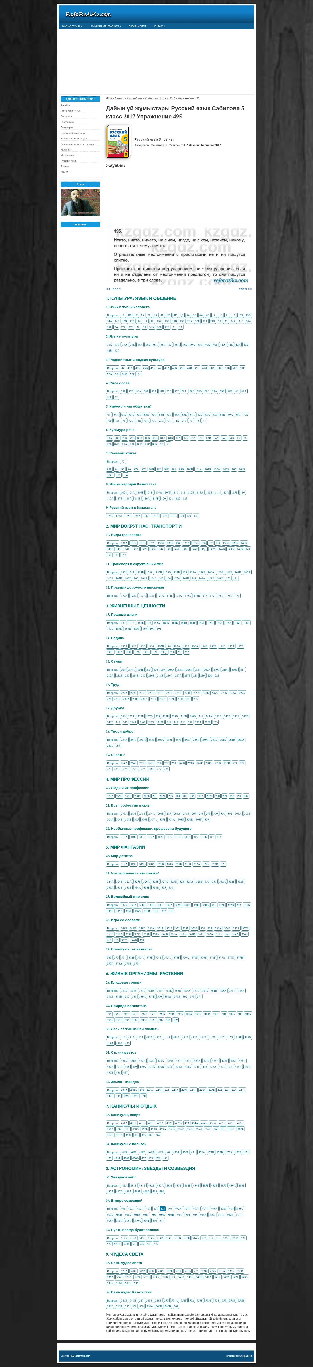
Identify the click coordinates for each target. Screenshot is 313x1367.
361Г (201, 934)
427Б (119, 1066)
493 (148, 1208)
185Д (228, 623)
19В (174, 321)
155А (149, 572)
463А (119, 1135)
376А (185, 957)
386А (241, 990)
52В (124, 374)
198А (119, 652)
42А (238, 344)
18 (152, 321)
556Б (232, 1300)
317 (211, 837)
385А (223, 990)
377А (222, 957)
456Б (119, 1129)
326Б (156, 881)
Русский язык (68, 160)
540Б (190, 1277)
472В (220, 1152)
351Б (169, 928)
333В (128, 887)
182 (148, 623)
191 (159, 628)
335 (164, 887)
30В (166, 327)
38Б (184, 344)
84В (231, 438)
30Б (159, 327)
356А (218, 928)
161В (238, 572)
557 (127, 1306)
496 (170, 1208)
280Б (147, 796)
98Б (151, 469)
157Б (177, 572)
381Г (160, 990)
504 (188, 1214)
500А (239, 1208)
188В (128, 628)
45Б (137, 368)
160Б (220, 572)
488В (146, 1191)
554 (217, 1300)
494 (155, 1208)
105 (118, 475)
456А (110, 1129)
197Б (240, 646)
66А (177, 414)
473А (229, 1152)
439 (142, 1090)
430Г (170, 1066)
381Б (142, 990)
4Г (175, 315)
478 (151, 1158)
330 (207, 881)
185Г (219, 623)
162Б (110, 578)
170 (228, 578)
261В (232, 739)
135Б (195, 543)
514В (160, 1238)
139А (226, 543)
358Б (129, 934)
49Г (197, 368)
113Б (209, 492)
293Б (133, 813)
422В (151, 1060)
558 (134, 1306)
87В (116, 444)
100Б (190, 469)
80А (139, 438)
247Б (161, 722)
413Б (158, 1037)
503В (171, 1214)
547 (141, 1300)
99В (181, 469)
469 (168, 1152)
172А (124, 595)
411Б (131, 1037)
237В (149, 716)
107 (123, 492)
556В (241, 1300)
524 (134, 1244)
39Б (200, 344)
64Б (123, 414)
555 (224, 1300)
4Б (162, 315)
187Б (110, 628)
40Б (215, 344)
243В (245, 716)
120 (163, 498)
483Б (169, 1185)
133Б (170, 543)
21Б (212, 321)
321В (188, 864)
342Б (222, 905)
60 (236, 391)
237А (131, 716)
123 (185, 498)
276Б (151, 769)
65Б (139, 414)
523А (117, 1244)
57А (153, 391)
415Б (194, 1037)
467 (158, 1135)
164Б (153, 578)
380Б (124, 990)
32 (180, 327)
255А (142, 739)
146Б (177, 549)
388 (134, 996)
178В (229, 595)
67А (192, 414)
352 (177, 928)
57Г (176, 391)
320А (151, 864)
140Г (119, 549)
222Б (133, 693)
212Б (119, 675)
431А (179, 1066)
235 (195, 699)
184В (184, 623)
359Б (147, 934)
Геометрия (67, 127)
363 (227, 934)
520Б (226, 1238)
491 (123, 1208)
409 (175, 1020)
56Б (146, 391)
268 (174, 763)
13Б (240, 315)
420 (127, 1043)
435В (110, 1072)
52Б (117, 374)
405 (127, 1020)
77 (204, 420)
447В (110, 1096)
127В (173, 516)
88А (124, 444)
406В (144, 1020)
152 (123, 555)
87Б (109, 444)
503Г (180, 1214)
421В (133, 1060)
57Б (161, 391)
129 (189, 516)
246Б (142, 722)
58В (199, 391)
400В (207, 1014)
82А (178, 438)
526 (149, 1244)
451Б (133, 1123)
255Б (152, 739)
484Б (188, 1185)
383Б (196, 990)
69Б (238, 414)
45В (145, 368)
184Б (175, 623)
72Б (131, 420)
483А (160, 1185)
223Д (169, 693)
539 (173, 1277)
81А (162, 438)
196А (195, 646)
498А (214, 1208)
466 (151, 1135)
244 (118, 722)
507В (230, 1214)
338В (151, 905)
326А (146, 881)
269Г (200, 763)
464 (136, 1135)
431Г (197, 1066)
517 (204, 1238)
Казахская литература (74, 138)
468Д (151, 1152)
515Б (178, 1238)
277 (159, 769)
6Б (207, 315)
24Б (241, 321)
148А (231, 549)
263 (118, 745)
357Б (245, 928)
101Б (208, 469)
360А (156, 934)
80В (155, 438)
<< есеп (113, 289)
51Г (242, 368)
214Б (135, 675)
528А (124, 1271)
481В (142, 1185)
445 (227, 1090)
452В (178, 1123)
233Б (180, 699)
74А (176, 420)
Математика (68, 155)
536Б (119, 1277)
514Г (169, 1238)
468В (133, 1152)
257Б (178, 739)
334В (156, 887)
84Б (224, 438)
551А (174, 1300)
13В (248, 315)
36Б (163, 344)
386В (119, 996)
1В (129, 315)
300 (215, 813)
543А (244, 1277)
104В (110, 475)
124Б (110, 516)
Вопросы (112, 315)
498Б (223, 1208)
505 (195, 1214)
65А (131, 414)
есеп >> (245, 289)
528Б (133, 1271)
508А (110, 1220)
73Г (169, 420)
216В (160, 675)
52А (109, 374)
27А (123, 327)
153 (123, 572)
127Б (164, 516)
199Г (155, 652)
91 (168, 444)
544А (119, 1283)
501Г (146, 1214)
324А (110, 881)
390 (159, 996)
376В (204, 957)
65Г (154, 414)
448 (118, 1096)
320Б (161, 864)
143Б (153, 549)
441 (167, 1090)
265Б (142, 763)
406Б (135, 1020)
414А (167, 1037)
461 (223, 1129)
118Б (138, 498)
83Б (201, 438)
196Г (222, 646)
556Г (110, 1306)
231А (144, 699)
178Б (220, 595)
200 (172, 652)
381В (151, 990)
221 (217, 675)
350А (151, 928)
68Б (215, 414)
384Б (205, 990)
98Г (166, 469)
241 (201, 716)
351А (160, 928)
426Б (233, 1060)
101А (198, 469)
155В (167, 572)
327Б (174, 881)
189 (145, 628)
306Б (144, 819)
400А (189, 1014)
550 (166, 1300)
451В (142, 1123)
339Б (178, 905)
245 (125, 722)
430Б (152, 1066)
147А (212, 549)
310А (124, 837)
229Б (117, 699)
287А (200, 796)
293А (124, 813)
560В (168, 1306)
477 (143, 1158)
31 (174, 327)
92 (123, 461)
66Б (184, 414)
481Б (133, 1185)
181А (131, 623)
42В (109, 350)
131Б (133, 543)
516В (195, 1238)
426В (242, 1060)
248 (168, 722)
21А (205, 321)
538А (156, 1277)
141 (127, 549)
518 (211, 1238)
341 (213, 905)
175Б (188, 595)
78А (109, 438)
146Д (203, 549)
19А (159, 321)
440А (150, 1090)
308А (171, 819)
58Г (207, 391)
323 (223, 864)
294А (151, 813)
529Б (152, 1271)
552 (191, 1300)
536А (110, 1277)
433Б (222, 1066)
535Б (231, 1271)
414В (185, 1037)
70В (116, 420)
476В (135, 1158)
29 (144, 327)
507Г (239, 1214)
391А (168, 996)
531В (187, 1271)
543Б (110, 1283)
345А (119, 911)
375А (167, 957)
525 (141, 1244)
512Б (124, 1238)
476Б (127, 1158)
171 (235, 578)
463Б (129, 1135)
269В (190, 763)
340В (205, 905)
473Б (238, 1152)
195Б (186, 646)
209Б (216, 669)
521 (243, 1238)
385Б (232, 990)
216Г (169, 675)
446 (234, 1090)
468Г (142, 1152)
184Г (193, 623)
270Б (218, 763)
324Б (119, 881)
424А (197, 1060)
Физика (65, 166)
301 (223, 813)
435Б (247, 1066)
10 (220, 315)
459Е (208, 1129)
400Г (216, 1014)
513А (133, 1238)
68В (222, 414)
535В (240, 1271)
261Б (223, 739)
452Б (169, 1123)
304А (110, 819)
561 (176, 1306)
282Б (163, 796)
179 (237, 595)
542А (226, 1277)
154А (131, 572)
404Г (119, 1020)
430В (161, 1066)
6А (201, 315)
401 (224, 1014)
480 (165, 1158)
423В (170, 1060)
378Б (128, 963)
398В (171, 1014)
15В (132, 321)
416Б (203, 1037)
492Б (131, 1208)
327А (164, 881)
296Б (186, 813)
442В (193, 1090)
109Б (168, 492)
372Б (132, 957)
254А (124, 739)
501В (137, 1214)
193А (151, 646)
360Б (165, 934)
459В (181, 1129)
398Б (162, 1014)
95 (122, 469)
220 (210, 675)
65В (146, 414)
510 (155, 1220)
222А (124, 693)
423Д (188, 1060)
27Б (131, 327)
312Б (160, 837)
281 (155, 796)
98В (158, 469)
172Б (133, 595)
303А (238, 813)
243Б (236, 716)
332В (240, 881)
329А (190, 881)
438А (124, 1090)
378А (119, 963)
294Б (161, 813)
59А (214, 391)
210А (225, 669)
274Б (117, 769)
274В (126, 769)
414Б (176, 1037)
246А (133, 722)
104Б (242, 469)
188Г (137, 628)
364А (235, 934)
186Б (237, 623)
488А (128, 1191)
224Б (188, 693)
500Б (110, 1214)
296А (177, 813)
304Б (119, 819)
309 (207, 819)
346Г (156, 911)
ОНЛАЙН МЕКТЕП (137, 26)
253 (215, 722)
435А (238, 1066)
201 (180, 652)
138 (218, 543)
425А (215, 1060)
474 (246, 1152)
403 (240, 1014)
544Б (128, 1283)
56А (138, 391)
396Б (117, 1014)
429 (134, 1066)
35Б (147, 344)
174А (160, 595)
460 (216, 1129)
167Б (186, 578)
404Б (248, 1014)
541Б (217, 1277)
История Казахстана (73, 132)
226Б (224, 693)
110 (176, 492)
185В (210, 623)
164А (144, 578)
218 (195, 675)
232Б (172, 699)
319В (142, 864)
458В (154, 1129)
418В (248, 1037)
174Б (170, 595)
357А (236, 928)
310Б (133, 837)
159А (193, 572)
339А (169, 905)
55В (130, 391)
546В (133, 1300)
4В (168, 315)
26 (116, 327)
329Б (199, 881)
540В (199, 1277)
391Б (177, 996)
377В (240, 957)
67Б (199, 414)
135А (186, 543)
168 (194, 578)
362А (210, 934)
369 (109, 957)
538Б (165, 1277)
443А (202, 1090)
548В (158, 1300)
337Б (124, 905)
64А (116, 414)
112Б (191, 492)
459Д (199, 1129)
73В (161, 420)
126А (137, 516)
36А (155, 344)
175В (197, 595)
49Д (204, 368)
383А (187, 990)
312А (151, 837)
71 (123, 420)
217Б (187, 675)
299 (208, 813)
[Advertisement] (156, 59)
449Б (126, 1096)
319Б (133, 864)
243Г (110, 722)
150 (109, 555)
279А (110, 796)
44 (123, 368)
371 (123, 957)
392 (185, 996)
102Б (226, 469)
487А (110, 1191)
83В (208, 438)
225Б (206, 693)
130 (196, 516)
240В (192, 716)
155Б (159, 572)
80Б (147, 438)
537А (128, 1277)
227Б (242, 693)
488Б (138, 1191)
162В (119, 578)
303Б (247, 813)
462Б (241, 1129)
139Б (235, 543)
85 (238, 438)
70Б (109, 420)
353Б (186, 928)
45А (130, 368)
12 (233, 315)
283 (170, 796)
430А (142, 1066)
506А (203, 1214)
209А (207, 669)
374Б (158, 957)
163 (136, 578)
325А (128, 881)
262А (241, 739)
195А (177, 646)
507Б (221, 1214)
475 (109, 1158)
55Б (123, 391)
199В (146, 652)
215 (143, 675)
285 (185, 796)
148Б (240, 549)
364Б (244, 934)
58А (184, 391)
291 (239, 796)
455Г (240, 1123)
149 (248, 549)
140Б (244, 543)
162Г (128, 578)
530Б (170, 1271)
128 (182, 516)
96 (129, 469)
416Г (221, 1037)
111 (183, 492)
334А (137, 887)
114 (217, 492)
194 (168, 646)
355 (210, 928)
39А (192, 344)
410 (123, 1037)
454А (195, 1123)
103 (234, 469)
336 (171, 887)
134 (178, 543)
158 (185, 572)
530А (160, 1271)
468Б (124, 1152)
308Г (199, 819)
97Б (144, 469)
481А (124, 1185)
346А (137, 911)
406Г (153, 1020)
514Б (151, 1238)
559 (141, 1306)
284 (178, 796)
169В (220, 578)
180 (123, 623)
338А (133, 905)
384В (214, 990)
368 (141, 940)
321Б (179, 864)
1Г (135, 315)
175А (179, 595)
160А (211, 572)
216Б (151, 675)
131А (124, 543)
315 (195, 837)
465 (143, 1135)
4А (155, 315)
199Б (137, 652)
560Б (159, 1306)
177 (212, 595)
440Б (159, 1090)
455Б (222, 1123)
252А (198, 722)
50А (212, 368)
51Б (227, 368)
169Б (211, 578)
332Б (232, 881)
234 (188, 699)
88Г (147, 444)
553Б (200, 1300)
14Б (117, 321)
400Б (198, 1014)
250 (183, 722)
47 (159, 368)
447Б (242, 1090)
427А (110, 1066)
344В (110, 911)
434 (230, 1066)
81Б (170, 438)
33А (109, 344)
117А (110, 498)
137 (210, 543)
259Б (205, 739)
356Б (227, 928)
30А (151, 327)
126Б (146, 516)
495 (162, 1208)
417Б (230, 1037)
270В (227, 763)
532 (195, 1271)
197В (110, 652)
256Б (170, 739)
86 (245, 438)
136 (203, 543)
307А (153, 819)
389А (142, 996)
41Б (230, 344)
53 (139, 374)
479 (158, 1158)
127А (155, 516)
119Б (156, 498)
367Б (134, 940)
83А (193, 438)
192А (124, 646)
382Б (169, 990)
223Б (142, 693)
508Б (119, 1220)
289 (224, 796)
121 (171, 498)
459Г (190, 1129)
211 (242, 669)
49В (189, 368)
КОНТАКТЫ (159, 26)
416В (212, 1037)
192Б (133, 646)
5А (188, 315)
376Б (195, 957)
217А (178, 675)
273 (109, 769)
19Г (182, 321)
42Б (245, 344)
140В (110, 549)
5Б (194, 315)
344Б (247, 905)
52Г (132, 374)
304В (128, 819)
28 (138, 327)
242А (209, 716)
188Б (119, 628)
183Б (166, 623)
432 (205, 1066)
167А (177, 578)
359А (137, 934)
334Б (147, 887)
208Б (180, 669)
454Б (204, 1123)
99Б (174, 469)
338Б (142, 905)
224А (178, 693)
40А (207, 344)
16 (139, 321)
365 (109, 940)
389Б (152, 996)
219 (202, 675)
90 (161, 444)
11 (227, 315)
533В (212, 1271)
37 (169, 344)
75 (191, 420)
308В (190, 819)
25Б (109, 327)
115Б (234, 492)
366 (116, 940)
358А (119, 934)
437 (125, 1072)
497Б (187, 1208)
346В (147, 911)
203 (123, 669)
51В (234, 368)
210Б (234, 669)
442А (175, 1090)
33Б (117, 344)
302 (230, 813)
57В (169, 391)
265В (151, 763)
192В (142, 646)
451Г (151, 1123)
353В (194, 928)
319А (124, 864)
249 (176, 722)
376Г (213, 957)
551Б (184, 1300)
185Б (202, 623)
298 (201, 813)
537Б (138, 1277)
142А (135, 549)
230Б (135, 699)
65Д (161, 414)
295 (168, 813)
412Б (149, 1037)
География (67, 121)
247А (151, 722)
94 (116, 469)
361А (174, 934)
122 (178, 498)
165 (161, 578)
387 (127, 996)
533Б (204, 1271)
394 (199, 996)
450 (143, 1096)
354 (203, 928)
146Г (194, 549)
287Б (209, 796)
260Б (214, 739)
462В (110, 1135)
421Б (124, 1060)
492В (140, 1208)
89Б (154, 444)
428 (127, 1066)
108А (131, 492)
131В (142, 543)
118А (128, 498)
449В (135, 1096)
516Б (187, 1238)
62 (116, 397)
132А (151, 543)
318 (219, 837)
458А (135, 1129)
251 (190, 722)
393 (192, 996)
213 (127, 675)
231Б (153, 699)
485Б (205, 1185)
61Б (109, 397)
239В (175, 716)
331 (214, 881)
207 (163, 669)
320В (169, 864)
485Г (223, 1185)
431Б (188, 1066)
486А (232, 1185)
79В (132, 438)
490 (162, 1191)
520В (235, 1238)
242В (227, 716)
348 (171, 911)
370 (116, 957)
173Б (152, 595)
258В (196, 739)
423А (161, 1060)
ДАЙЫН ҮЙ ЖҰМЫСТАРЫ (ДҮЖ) (105, 26)
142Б (144, 549)
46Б (153, 368)
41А (222, 344)
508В (128, 1220)
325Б (138, 881)
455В (231, 1123)
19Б (167, 321)
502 (154, 1214)
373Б (150, 957)
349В (133, 928)
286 (192, 796)
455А (213, 1123)
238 (158, 716)
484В (196, 1185)
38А (177, 344)
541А (208, 1277)
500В (119, 1214)
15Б (124, 321)
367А (124, 940)
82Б (185, 438)
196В (213, 646)
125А (119, 516)
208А (171, 669)
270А (208, 763)
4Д (181, 315)
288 (217, 796)
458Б (145, 1129)
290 (232, 796)
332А (222, 881)
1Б (122, 315)
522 (109, 1244)
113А (200, 492)
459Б (172, 1129)
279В (128, 796)
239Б (166, 716)
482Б (151, 1185)
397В (144, 1014)
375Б (177, 957)
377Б (231, 957)
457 (127, 1129)
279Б (119, 796)
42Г (117, 350)
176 (205, 595)
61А (244, 391)
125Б (128, 516)
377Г (110, 963)
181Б (141, 623)
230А (126, 699)
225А (196, 693)
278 (166, 769)
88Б (132, 444)
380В (133, 990)
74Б (184, 420)
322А (197, 864)
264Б (133, 763)
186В (246, 623)
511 (162, 1220)
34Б (132, 344)
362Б (219, 934)
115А (225, 492)
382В (178, 990)
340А (187, 905)
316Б (204, 837)
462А (231, 1129)
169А (202, 578)
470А (176, 1152)
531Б (178, 1271)
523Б (127, 1244)
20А (189, 321)
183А (157, 623)
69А (230, 414)
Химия (64, 171)
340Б (196, 905)
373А (140, 957)
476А (117, 1158)
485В (214, 1185)
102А (217, 469)
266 (159, 763)
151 (116, 555)
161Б (229, 572)
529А (142, 1271)
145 (168, 549)
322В (215, 864)
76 (197, 420)
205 (148, 669)
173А (142, 595)
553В (208, 1300)
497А (178, 1208)
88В (139, 444)
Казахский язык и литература (78, 144)
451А (124, 1123)
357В (110, 934)
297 (194, 813)
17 (145, 321)
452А (160, 1123)
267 (166, 763)
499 (231, 1208)
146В (185, 549)
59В (229, 391)
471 (193, 1152)
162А (247, 572)
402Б (232, 1014)
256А (160, 739)
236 (123, 716)
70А (245, 414)
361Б (183, 934)
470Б (186, 1152)
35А (140, 344)
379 (136, 963)
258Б (187, 739)
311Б (142, 837)
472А (202, 1152)
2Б (149, 315)
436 (118, 1072)
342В (231, 905)
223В (151, 693)
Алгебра (65, 105)
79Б (124, 438)
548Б (149, 1300)
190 (152, 628)
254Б (133, 739)
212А (110, 675)
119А (146, 498)
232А (162, 699)
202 (187, 652)
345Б (129, 911)
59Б (222, 391)
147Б (222, 549)
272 (242, 763)
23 (226, 321)
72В (138, 420)
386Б (110, 996)
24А (233, 321)
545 (136, 1283)
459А (163, 1129)
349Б (124, 928)
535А (222, 1271)
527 (156, 1244)
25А (248, 321)
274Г (135, 769)
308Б (181, 819)
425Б (225, 1060)
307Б (163, 819)
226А (214, 693)
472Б (211, 1152)
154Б (141, 572)
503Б (162, 1214)
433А (213, 1066)
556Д (119, 1306)
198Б (129, 652)
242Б (218, 716)
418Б (239, 1037)
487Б (119, 1191)
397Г (153, 1014)
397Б (135, 1014)
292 (246, 796)
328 (182, 881)
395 (109, 1014)
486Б (242, 1185)
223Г (160, 693)
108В (149, 492)
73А (146, 420)
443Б (212, 1090)
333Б (119, 887)
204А (131, 669)
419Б (119, 1043)
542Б (236, 1277)
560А (150, 1306)
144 (161, 549)
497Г (205, 1208)
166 (168, 578)
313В (178, 837)
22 (219, 321)
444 (220, 1090)
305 (136, 819)
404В (110, 1020)
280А (137, 796)
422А (142, 1060)
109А (159, 492)
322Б (206, 864)
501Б (128, 1214)
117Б (119, 498)
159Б (202, 572)
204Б (141, 669)
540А (181, 1277)
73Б (154, 420)
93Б (109, 469)
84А (216, 438)
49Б (182, 368)
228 (109, 699)
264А (124, 763)
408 (168, 1020)
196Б (204, 646)
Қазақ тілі (66, 149)
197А (231, 646)
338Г (160, 905)
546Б (124, 1300)
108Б (141, 492)
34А (124, 344)
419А (110, 1043)
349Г (142, 928)
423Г (179, 1060)
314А (187, 837)
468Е (160, 1152)
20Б (197, 321)
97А (136, 469)
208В (189, 669)
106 (125, 475)
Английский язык (70, 110)
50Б (220, 368)
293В (142, 813)
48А (167, 368)
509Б (147, 1220)
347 (164, 911)
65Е (169, 414)
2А (142, 315)
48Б (174, 368)
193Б (161, 646)
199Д (164, 652)
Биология (66, 116)
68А (207, 414)
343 (239, 905)
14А (109, 321)
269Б (182, 763)
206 (156, 669)
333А (110, 887)
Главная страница (72, 26)
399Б (180, 1014)
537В (146, 1277)
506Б (212, 1214)
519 (218, 1238)
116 (242, 492)
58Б (192, 391)
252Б (207, 722)
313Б (169, 837)
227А (233, 693)
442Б (184, 1090)
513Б (142, 1238)
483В (178, 1185)
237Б (141, 716)
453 (187, 1123)
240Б (184, 716)
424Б (206, 1060)
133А (161, 543)
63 (108, 414)
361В (192, 934)
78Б (117, 438)
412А (140, 1037)
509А (137, 1220)
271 (235, 763)
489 (155, 1191)
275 (143, 769)
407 (161, 1020)
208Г (198, 669)
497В (196, 1208)
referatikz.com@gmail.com (239, 1356)
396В (126, 1014)
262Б (110, 745)
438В (133, 1090)
